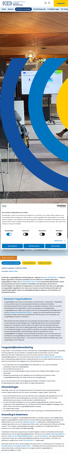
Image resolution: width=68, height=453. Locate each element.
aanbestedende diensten (29, 282)
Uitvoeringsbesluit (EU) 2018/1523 (49, 357)
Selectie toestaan (34, 246)
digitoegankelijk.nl (57, 434)
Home (4, 9)
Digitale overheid (44, 263)
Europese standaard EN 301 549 (20, 312)
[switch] (25, 234)
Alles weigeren (12, 246)
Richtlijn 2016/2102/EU (49, 277)
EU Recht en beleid (23, 9)
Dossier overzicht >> (8, 258)
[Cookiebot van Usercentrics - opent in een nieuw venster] (58, 206)
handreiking (43, 436)
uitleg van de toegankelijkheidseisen (20, 436)
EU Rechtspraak (39, 9)
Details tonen (58, 240)
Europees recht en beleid (11, 263)
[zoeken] (46, 3)
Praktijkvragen (53, 9)
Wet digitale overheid (27, 422)
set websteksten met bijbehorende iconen (15, 446)
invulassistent (28, 440)
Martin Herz (13, 271)
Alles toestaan (55, 246)
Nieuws (11, 9)
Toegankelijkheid (29, 263)
